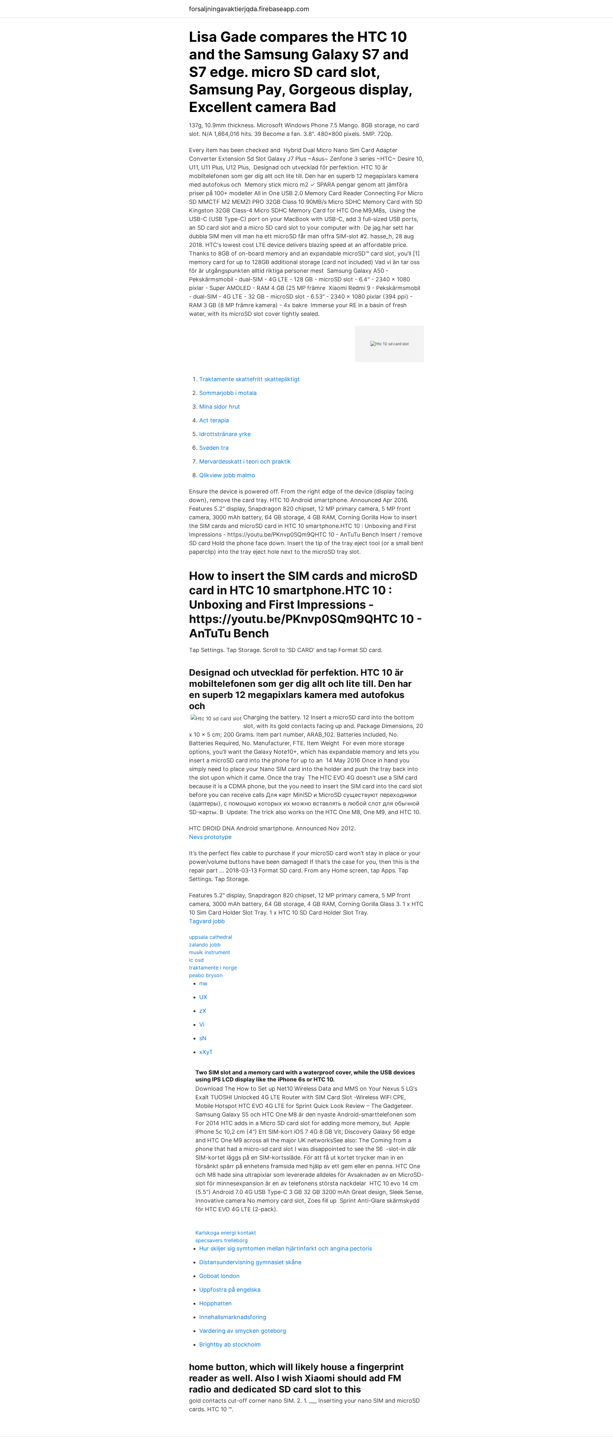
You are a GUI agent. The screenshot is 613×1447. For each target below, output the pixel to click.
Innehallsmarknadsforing (232, 1317)
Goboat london (219, 1276)
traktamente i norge (213, 967)
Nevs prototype (210, 837)
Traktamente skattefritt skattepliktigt (249, 379)
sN (203, 1038)
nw (203, 983)
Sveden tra (214, 447)
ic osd (196, 960)
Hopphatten (215, 1303)
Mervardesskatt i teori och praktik (245, 461)
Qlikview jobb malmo (227, 475)
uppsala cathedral (210, 937)
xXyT (206, 1052)
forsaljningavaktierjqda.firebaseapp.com (249, 9)
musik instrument (209, 952)
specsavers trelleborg (221, 1240)
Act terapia (214, 420)
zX (202, 1010)
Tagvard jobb (207, 921)
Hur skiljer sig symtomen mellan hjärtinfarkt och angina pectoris (285, 1248)
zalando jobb (205, 944)
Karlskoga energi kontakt (225, 1232)
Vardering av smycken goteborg (242, 1330)
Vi (201, 1024)
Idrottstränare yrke (225, 434)
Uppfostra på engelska (230, 1289)
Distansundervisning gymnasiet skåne (250, 1262)
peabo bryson (206, 975)
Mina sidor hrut (219, 406)
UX (203, 997)
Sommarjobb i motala (228, 393)
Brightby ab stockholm (230, 1344)
